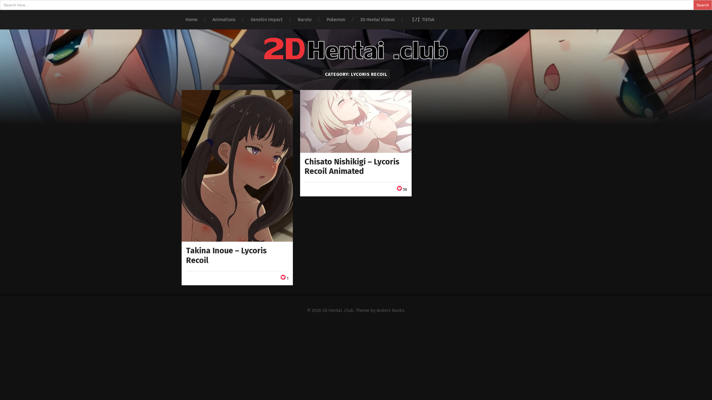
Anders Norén (390, 310)
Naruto (305, 19)
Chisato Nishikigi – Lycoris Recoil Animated (352, 166)
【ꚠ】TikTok (422, 19)
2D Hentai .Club (337, 310)
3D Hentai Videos (377, 19)
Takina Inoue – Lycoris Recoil (226, 255)
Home (191, 19)
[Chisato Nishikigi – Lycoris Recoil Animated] (356, 121)
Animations (224, 19)
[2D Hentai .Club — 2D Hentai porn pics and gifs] (356, 49)
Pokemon (336, 19)
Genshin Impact (267, 19)
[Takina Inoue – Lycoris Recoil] (237, 166)
